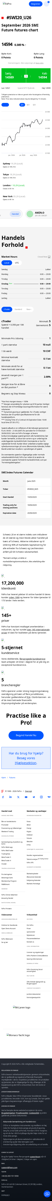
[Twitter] (18, 797)
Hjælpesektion (25, 762)
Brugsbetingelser (8, 1113)
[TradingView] (49, 797)
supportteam (35, 1156)
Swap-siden (39, 63)
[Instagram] (41, 797)
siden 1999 (14, 597)
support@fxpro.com (9, 1167)
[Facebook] (2, 797)
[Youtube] (26, 797)
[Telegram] (33, 797)
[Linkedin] (10, 797)
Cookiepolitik (34, 1113)
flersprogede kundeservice (32, 658)
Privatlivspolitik (22, 1113)
